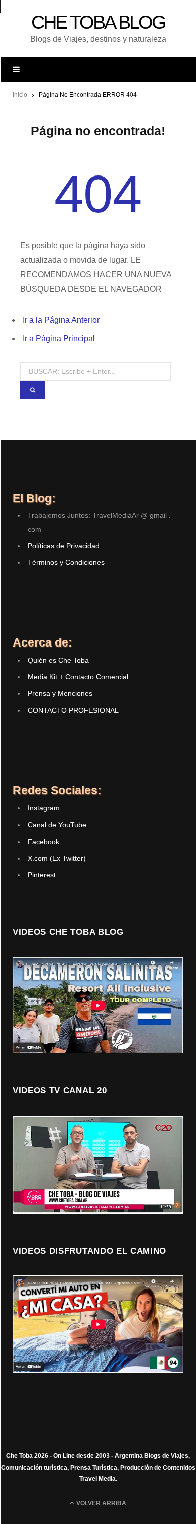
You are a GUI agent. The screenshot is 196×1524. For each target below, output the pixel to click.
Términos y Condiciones (66, 562)
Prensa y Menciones (60, 693)
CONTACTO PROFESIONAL (73, 710)
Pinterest (42, 875)
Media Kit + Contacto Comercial (78, 677)
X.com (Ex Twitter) (57, 858)
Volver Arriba (100, 1503)
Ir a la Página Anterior (61, 320)
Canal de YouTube (57, 824)
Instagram (44, 808)
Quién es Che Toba (58, 660)
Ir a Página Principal (59, 338)
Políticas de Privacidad (64, 546)
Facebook (43, 842)
